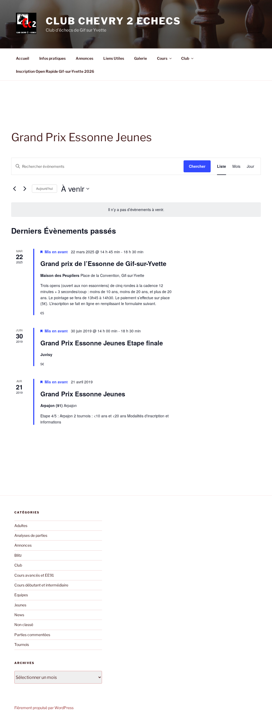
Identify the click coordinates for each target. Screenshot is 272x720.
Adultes (20, 525)
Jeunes (20, 605)
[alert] (136, 209)
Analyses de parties (30, 535)
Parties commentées (32, 634)
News (19, 614)
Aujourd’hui (44, 188)
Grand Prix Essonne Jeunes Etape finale (101, 342)
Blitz (18, 555)
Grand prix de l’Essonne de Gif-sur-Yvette (103, 263)
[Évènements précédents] (14, 189)
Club (185, 58)
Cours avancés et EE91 (34, 575)
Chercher (197, 166)
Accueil (22, 58)
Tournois (21, 644)
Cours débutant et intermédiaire (41, 585)
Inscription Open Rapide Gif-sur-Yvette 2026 (55, 71)
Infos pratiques (52, 58)
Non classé (23, 624)
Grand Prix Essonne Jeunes (82, 393)
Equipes (21, 595)
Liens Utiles (113, 58)
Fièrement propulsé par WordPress (44, 707)
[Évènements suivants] (25, 189)
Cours (162, 58)
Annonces (84, 58)
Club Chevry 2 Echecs (113, 21)
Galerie (140, 58)
